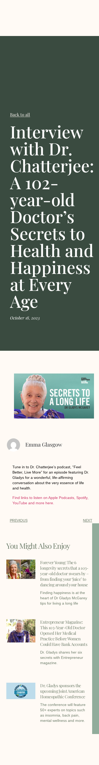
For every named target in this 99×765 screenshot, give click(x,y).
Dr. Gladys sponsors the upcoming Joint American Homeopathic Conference (62, 691)
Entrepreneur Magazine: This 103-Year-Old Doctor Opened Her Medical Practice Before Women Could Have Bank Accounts (63, 633)
